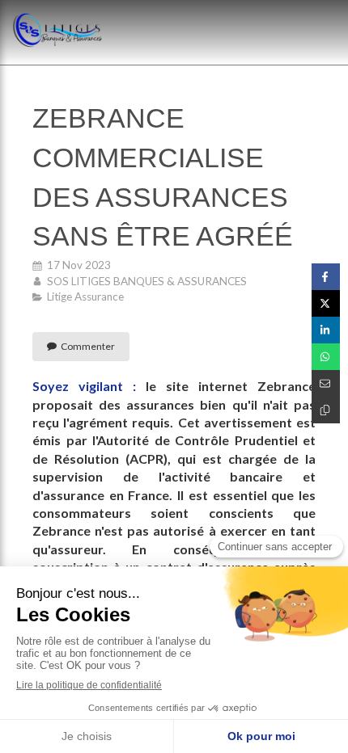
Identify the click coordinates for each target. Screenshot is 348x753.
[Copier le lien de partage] (326, 410)
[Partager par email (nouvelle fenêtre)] (326, 383)
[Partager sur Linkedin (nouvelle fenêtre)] (326, 330)
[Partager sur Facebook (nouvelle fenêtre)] (326, 276)
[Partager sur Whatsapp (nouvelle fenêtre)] (326, 356)
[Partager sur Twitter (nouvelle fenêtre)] (326, 303)
